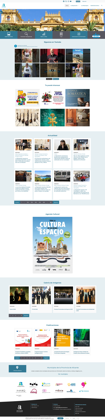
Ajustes (74, 418)
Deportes (75, 154)
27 (41, 358)
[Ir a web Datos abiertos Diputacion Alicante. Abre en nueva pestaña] (96, 35)
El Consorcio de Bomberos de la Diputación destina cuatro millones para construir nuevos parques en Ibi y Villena (43, 160)
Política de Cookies (78, 409)
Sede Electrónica (95, 5)
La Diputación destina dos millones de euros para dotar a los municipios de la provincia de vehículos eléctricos (62, 189)
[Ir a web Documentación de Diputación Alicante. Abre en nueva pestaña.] (43, 35)
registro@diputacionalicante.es (61, 407)
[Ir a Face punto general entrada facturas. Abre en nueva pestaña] (61, 35)
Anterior (17, 202)
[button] (101, 5)
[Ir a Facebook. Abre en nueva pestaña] (64, 1)
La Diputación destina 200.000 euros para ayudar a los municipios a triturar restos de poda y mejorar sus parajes (43, 189)
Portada (17, 156)
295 (40, 202)
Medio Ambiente (38, 185)
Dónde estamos (18, 370)
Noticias (26, 155)
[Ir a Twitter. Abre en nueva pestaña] (66, 1)
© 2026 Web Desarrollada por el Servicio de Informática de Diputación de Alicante (52, 415)
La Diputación (74, 5)
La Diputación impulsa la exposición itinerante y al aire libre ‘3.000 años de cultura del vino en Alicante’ (22, 160)
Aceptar (60, 418)
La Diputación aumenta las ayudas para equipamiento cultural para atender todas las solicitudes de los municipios (62, 157)
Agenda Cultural (53, 214)
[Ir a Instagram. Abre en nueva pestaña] (68, 1)
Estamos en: (34, 404)
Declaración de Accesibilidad (80, 411)
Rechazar (67, 418)
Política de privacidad (79, 408)
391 (51, 202)
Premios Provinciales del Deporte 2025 (63, 309)
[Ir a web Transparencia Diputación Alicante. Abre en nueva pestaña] (26, 35)
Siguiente (56, 202)
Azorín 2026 (13, 309)
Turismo (20, 156)
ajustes (52, 418)
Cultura (55, 154)
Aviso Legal (77, 406)
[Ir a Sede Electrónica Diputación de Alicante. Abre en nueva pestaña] (9, 35)
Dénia (16, 154)
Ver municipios (63, 374)
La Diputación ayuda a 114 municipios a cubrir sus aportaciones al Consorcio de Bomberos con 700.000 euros (81, 191)
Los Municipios (84, 5)
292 (28, 202)
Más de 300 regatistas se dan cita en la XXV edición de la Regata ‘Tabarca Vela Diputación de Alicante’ (81, 157)
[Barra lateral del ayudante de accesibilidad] (1, 12)
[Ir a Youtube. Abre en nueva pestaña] (71, 1)
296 (44, 202)
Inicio (67, 5)
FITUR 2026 (35, 309)
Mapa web (77, 413)
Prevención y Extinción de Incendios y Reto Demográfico (41, 155)
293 (32, 202)
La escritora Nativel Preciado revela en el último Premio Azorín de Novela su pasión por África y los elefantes (22, 189)
